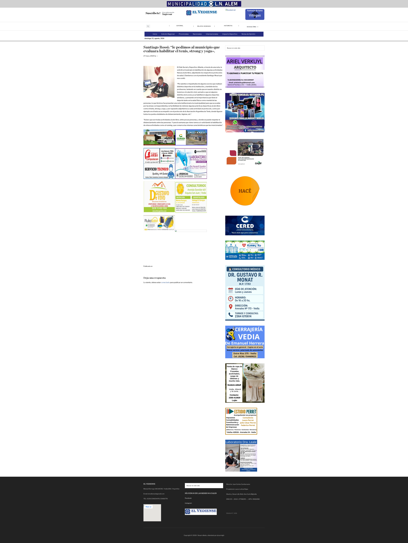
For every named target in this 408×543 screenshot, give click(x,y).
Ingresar (167, 14)
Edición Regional (168, 34)
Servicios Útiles (251, 27)
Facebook (188, 498)
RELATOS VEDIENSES (204, 26)
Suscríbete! (153, 13)
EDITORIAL (179, 25)
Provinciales (184, 34)
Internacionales (212, 34)
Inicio (155, 34)
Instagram (188, 503)
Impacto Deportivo (229, 34)
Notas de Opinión (248, 34)
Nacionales (197, 34)
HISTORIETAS (228, 25)
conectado (165, 282)
